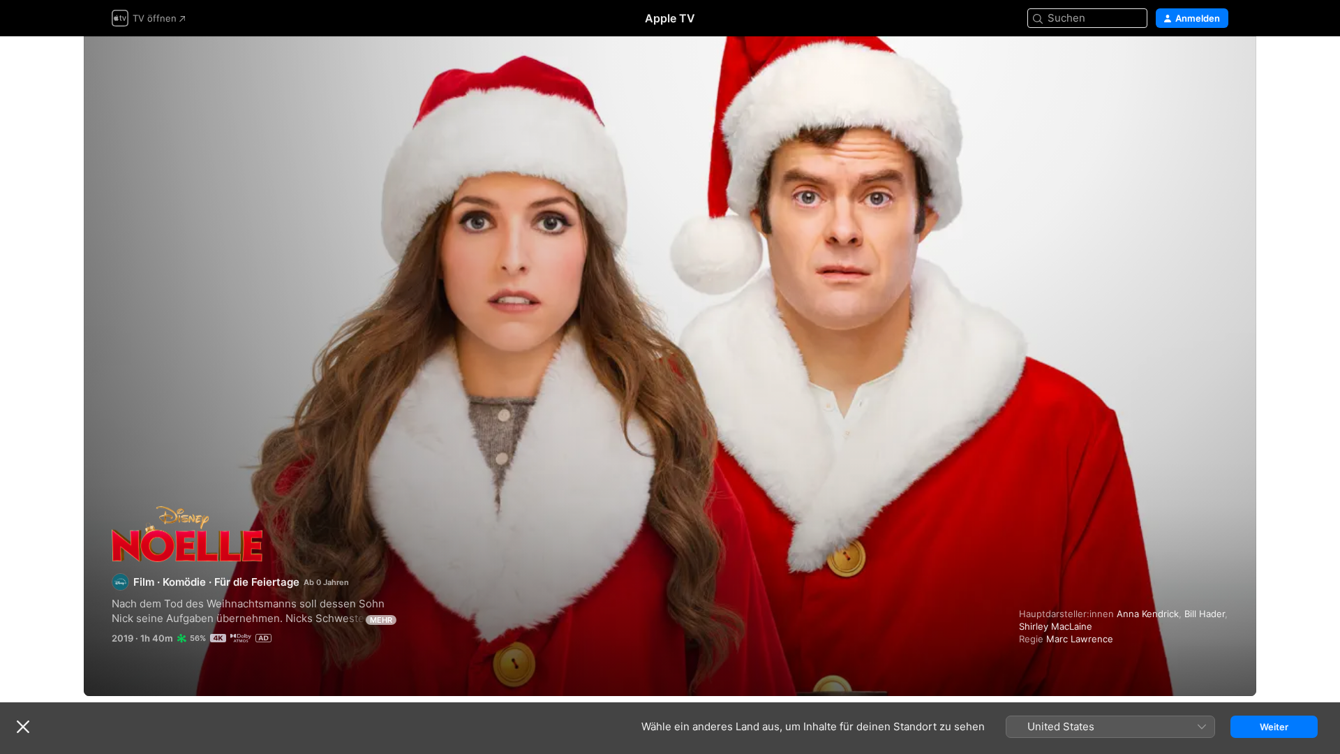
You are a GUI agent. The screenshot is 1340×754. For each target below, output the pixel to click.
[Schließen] (23, 726)
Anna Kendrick (1148, 613)
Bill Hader (1204, 613)
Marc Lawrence (1079, 638)
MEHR (381, 620)
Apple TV (670, 18)
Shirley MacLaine (1055, 626)
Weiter (1274, 726)
